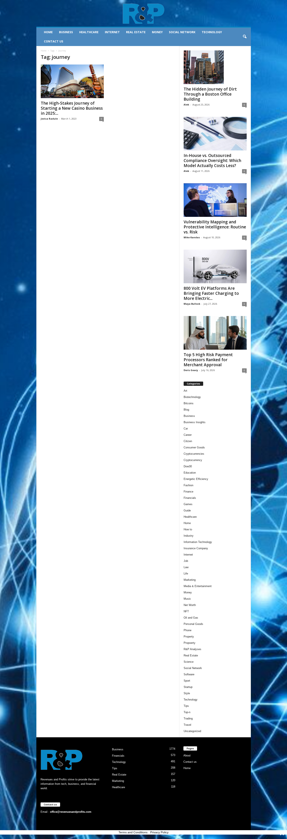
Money (157, 32)
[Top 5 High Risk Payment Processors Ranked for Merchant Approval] (215, 333)
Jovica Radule (49, 118)
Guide (187, 510)
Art (185, 390)
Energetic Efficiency (196, 479)
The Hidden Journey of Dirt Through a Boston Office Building (210, 94)
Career (188, 434)
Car (186, 428)
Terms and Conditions (132, 832)
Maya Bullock (192, 303)
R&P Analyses (192, 649)
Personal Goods (193, 624)
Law (186, 567)
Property (189, 636)
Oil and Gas (191, 617)
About (187, 755)
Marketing (190, 579)
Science (189, 661)
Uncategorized (192, 731)
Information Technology (198, 542)
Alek (186, 104)
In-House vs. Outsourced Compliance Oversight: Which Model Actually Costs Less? (212, 160)
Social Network (182, 32)
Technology (212, 32)
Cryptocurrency (193, 460)
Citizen (188, 441)
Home (48, 32)
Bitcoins (189, 403)
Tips (186, 705)
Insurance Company (196, 548)
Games (188, 504)
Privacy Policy (159, 832)
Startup (188, 687)
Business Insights (194, 422)
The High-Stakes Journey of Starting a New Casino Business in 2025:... (72, 108)
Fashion (188, 485)
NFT (186, 611)
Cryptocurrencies (194, 453)
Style (187, 693)
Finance (188, 491)
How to (188, 529)
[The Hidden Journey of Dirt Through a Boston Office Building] (215, 67)
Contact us (53, 41)
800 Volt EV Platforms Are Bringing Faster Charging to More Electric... (211, 293)
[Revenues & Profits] (143, 13)
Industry (189, 535)
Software (189, 674)
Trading (188, 718)
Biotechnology (192, 397)
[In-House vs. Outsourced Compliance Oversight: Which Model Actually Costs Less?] (215, 133)
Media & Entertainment (198, 586)
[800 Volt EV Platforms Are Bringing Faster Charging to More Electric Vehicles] (215, 266)
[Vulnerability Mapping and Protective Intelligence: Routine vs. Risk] (215, 200)
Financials (190, 497)
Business (66, 32)
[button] (244, 36)
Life (186, 573)
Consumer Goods (194, 447)
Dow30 (188, 466)
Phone (187, 630)
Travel (187, 724)
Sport (187, 680)
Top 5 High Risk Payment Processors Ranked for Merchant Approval (208, 359)
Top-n (187, 712)
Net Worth (190, 605)
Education (190, 472)
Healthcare (89, 32)
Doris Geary (191, 370)
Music (187, 598)
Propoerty (189, 642)
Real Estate (136, 32)
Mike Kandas (192, 237)
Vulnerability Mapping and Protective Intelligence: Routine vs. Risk (215, 227)
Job (186, 560)
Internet (112, 32)
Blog (186, 409)
